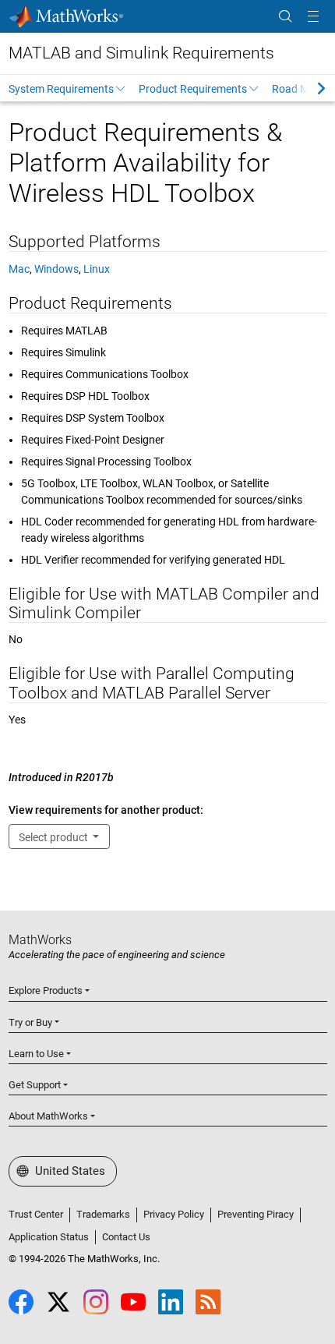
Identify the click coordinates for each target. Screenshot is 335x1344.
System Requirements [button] (61, 89)
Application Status (49, 1237)
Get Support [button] (35, 1085)
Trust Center (36, 1214)
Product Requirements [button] (193, 89)
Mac (19, 269)
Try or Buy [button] (30, 1022)
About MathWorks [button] (48, 1116)
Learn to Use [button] (36, 1053)
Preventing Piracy (255, 1214)
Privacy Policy (173, 1214)
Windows (56, 269)
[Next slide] (307, 88)
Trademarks (103, 1214)
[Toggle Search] (285, 17)
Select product (54, 837)
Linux (96, 269)
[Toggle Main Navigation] (313, 17)
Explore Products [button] (46, 990)
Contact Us (126, 1237)
